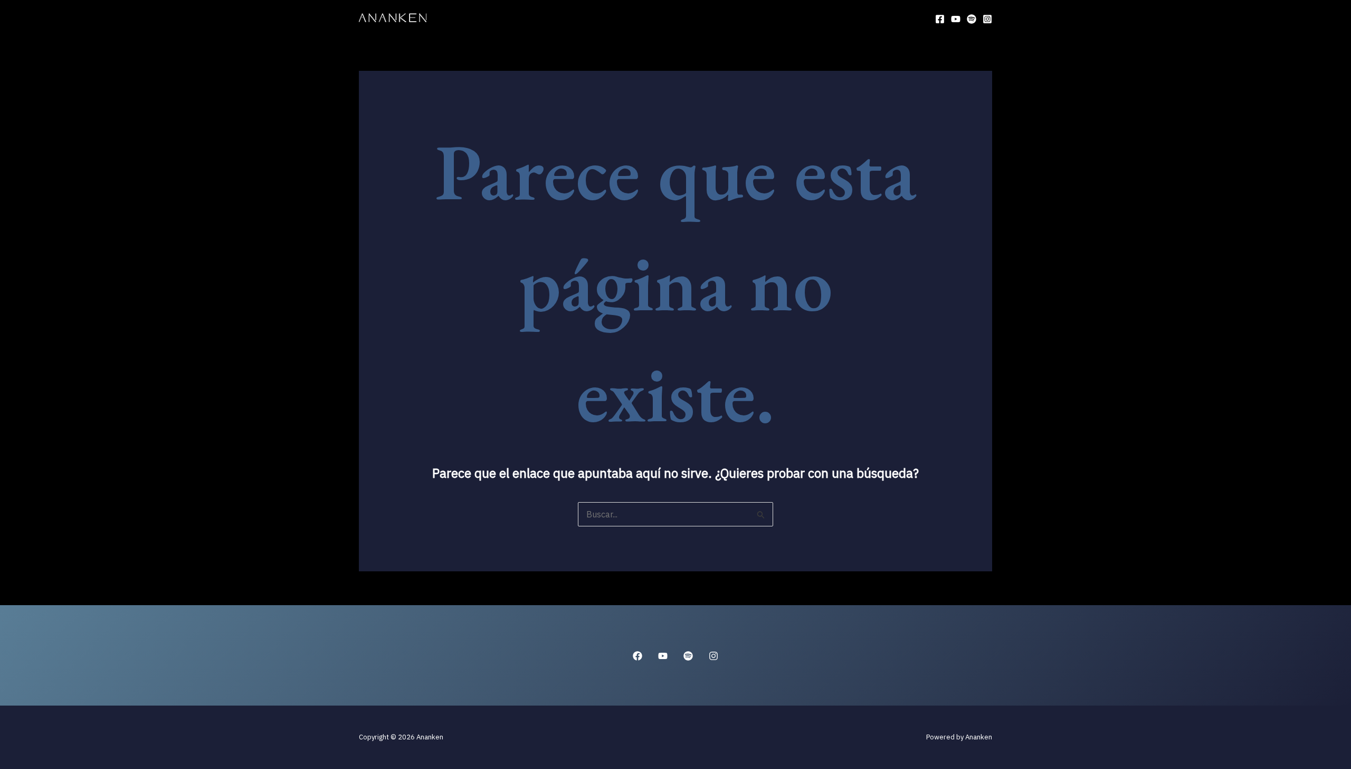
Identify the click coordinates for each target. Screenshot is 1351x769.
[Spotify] (971, 19)
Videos (723, 18)
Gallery (773, 18)
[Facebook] (940, 19)
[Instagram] (987, 19)
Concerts (626, 18)
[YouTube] (955, 19)
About (574, 18)
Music (678, 18)
